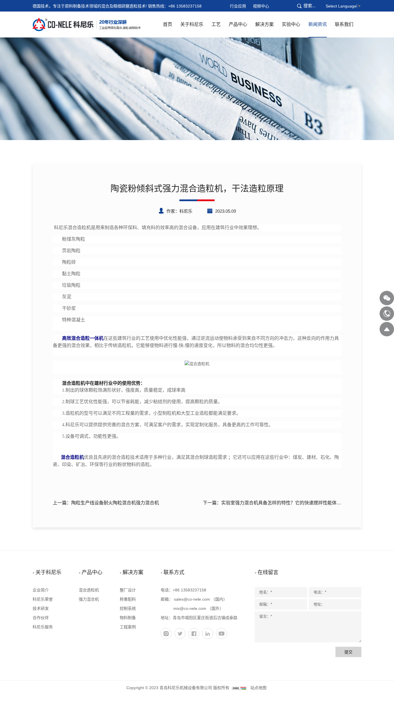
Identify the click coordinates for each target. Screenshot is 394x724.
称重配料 (128, 599)
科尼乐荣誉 (43, 599)
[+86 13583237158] (387, 313)
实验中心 (291, 24)
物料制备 (128, 617)
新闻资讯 (317, 24)
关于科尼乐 (191, 24)
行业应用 (238, 6)
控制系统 (128, 608)
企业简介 (41, 590)
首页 (167, 24)
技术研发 (41, 608)
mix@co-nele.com (189, 608)
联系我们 (344, 24)
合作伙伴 (41, 617)
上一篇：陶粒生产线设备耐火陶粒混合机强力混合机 (106, 502)
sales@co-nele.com (192, 599)
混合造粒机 (89, 590)
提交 (348, 652)
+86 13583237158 (185, 6)
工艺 (216, 24)
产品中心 (238, 24)
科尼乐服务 (43, 627)
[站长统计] (239, 687)
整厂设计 (128, 590)
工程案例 (128, 627)
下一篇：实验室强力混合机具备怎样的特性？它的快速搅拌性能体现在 (272, 503)
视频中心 (261, 6)
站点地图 (258, 687)
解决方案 (264, 24)
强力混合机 (89, 599)
